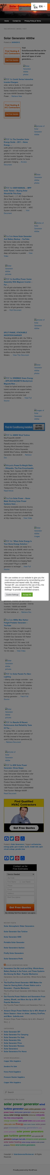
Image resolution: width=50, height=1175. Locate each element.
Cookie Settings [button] (12, 594)
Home (6, 21)
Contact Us (17, 21)
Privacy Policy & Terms (33, 21)
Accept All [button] (27, 594)
